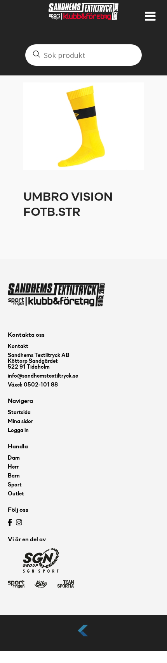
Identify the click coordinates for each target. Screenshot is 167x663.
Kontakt (18, 347)
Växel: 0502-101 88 (33, 385)
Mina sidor (20, 422)
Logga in (18, 431)
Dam (14, 458)
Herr (13, 467)
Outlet (16, 494)
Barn (14, 476)
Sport (15, 485)
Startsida (19, 413)
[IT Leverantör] (83, 636)
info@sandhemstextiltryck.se (43, 376)
